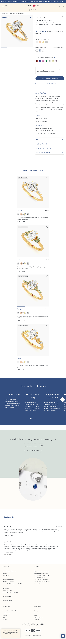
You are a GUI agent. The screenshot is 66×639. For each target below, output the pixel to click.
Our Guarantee (6, 613)
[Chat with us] (63, 636)
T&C (35, 613)
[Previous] (3, 399)
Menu (2, 5)
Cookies (36, 615)
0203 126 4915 (6, 588)
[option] (36, 50)
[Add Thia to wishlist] (47, 227)
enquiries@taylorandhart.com (10, 592)
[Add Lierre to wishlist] (47, 325)
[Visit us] (6, 5)
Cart (63, 5)
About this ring (40, 93)
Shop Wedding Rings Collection (42, 581)
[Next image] (30, 31)
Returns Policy (37, 619)
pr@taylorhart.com (7, 600)
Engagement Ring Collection (41, 571)
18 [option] (40, 42)
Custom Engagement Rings (41, 573)
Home (3, 13)
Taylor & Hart (33, 5)
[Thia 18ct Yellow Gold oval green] (33, 248)
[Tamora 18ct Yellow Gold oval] (33, 199)
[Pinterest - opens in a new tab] (28, 624)
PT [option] (36, 42)
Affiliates (5, 619)
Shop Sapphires (38, 584)
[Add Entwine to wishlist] (62, 17)
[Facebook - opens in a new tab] (24, 624)
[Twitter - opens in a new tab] (37, 624)
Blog (4, 617)
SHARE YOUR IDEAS (33, 450)
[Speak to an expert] (60, 5)
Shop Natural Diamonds (40, 577)
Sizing (37, 140)
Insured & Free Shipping (43, 148)
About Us (5, 615)
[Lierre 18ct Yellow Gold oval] (33, 347)
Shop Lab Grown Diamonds (41, 579)
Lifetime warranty (41, 144)
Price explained (40, 31)
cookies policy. (8, 633)
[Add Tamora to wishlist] (47, 177)
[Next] (62, 399)
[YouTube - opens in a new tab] (42, 624)
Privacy (36, 611)
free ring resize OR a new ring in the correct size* (51, 404)
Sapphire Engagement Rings (41, 575)
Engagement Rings (10, 13)
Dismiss (17, 636)
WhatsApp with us (7, 590)
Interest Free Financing (43, 152)
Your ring (34, 10)
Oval (17, 13)
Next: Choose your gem (50, 78)
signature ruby (9, 401)
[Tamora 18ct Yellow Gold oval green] (33, 298)
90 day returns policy (30, 410)
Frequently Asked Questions (10, 611)
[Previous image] (19, 192)
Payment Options (38, 617)
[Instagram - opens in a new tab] (33, 624)
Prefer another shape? (58, 47)
